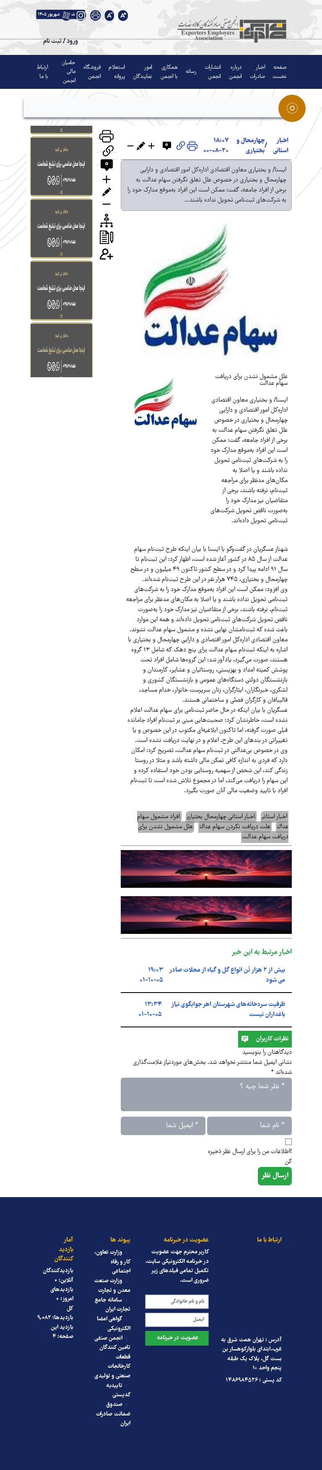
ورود (72, 41)
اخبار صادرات (257, 72)
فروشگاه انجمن (92, 72)
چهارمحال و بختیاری (250, 146)
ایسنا (282, 400)
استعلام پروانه (117, 72)
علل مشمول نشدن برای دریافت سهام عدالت (251, 380)
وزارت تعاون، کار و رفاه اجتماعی (112, 1262)
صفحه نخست (280, 72)
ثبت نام (52, 41)
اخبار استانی (280, 146)
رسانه (191, 72)
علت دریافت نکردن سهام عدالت (235, 827)
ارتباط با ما (42, 72)
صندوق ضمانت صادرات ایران (113, 1414)
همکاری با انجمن (169, 72)
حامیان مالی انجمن (69, 72)
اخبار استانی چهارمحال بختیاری (221, 817)
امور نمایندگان (142, 72)
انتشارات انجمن (213, 72)
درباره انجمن (235, 72)
